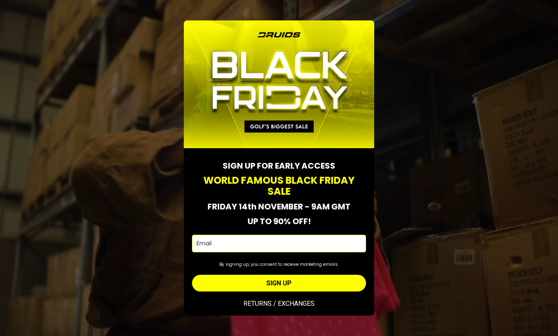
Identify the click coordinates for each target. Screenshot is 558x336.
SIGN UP (279, 283)
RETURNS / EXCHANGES (279, 303)
